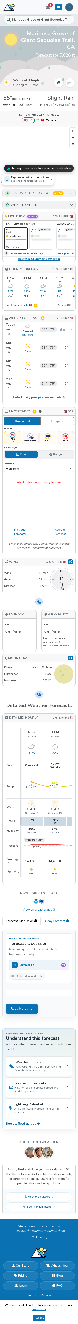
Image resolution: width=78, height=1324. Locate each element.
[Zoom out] (73, 137)
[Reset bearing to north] (73, 144)
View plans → (65, 253)
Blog (59, 1275)
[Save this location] (70, 82)
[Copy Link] (59, 82)
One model (22, 421)
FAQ (59, 1285)
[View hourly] (70, 561)
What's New (59, 1265)
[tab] (21, 921)
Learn (23, 1285)
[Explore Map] (58, 7)
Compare (57, 421)
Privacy (46, 1295)
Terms (31, 1295)
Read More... (19, 1009)
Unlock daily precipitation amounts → (39, 397)
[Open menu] (69, 7)
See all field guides (23, 1123)
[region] (39, 156)
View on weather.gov (37, 909)
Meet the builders (39, 1197)
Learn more (39, 1309)
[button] (39, 193)
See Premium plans (39, 1207)
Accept (39, 1318)
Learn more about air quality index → (54, 640)
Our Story (22, 1265)
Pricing (22, 1275)
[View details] (70, 658)
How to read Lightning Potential (39, 259)
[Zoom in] (73, 131)
